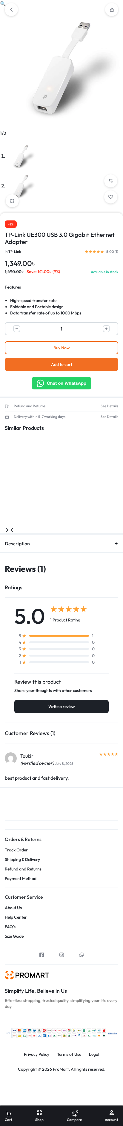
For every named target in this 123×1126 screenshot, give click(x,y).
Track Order (16, 850)
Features (13, 287)
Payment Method (20, 878)
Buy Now (61, 347)
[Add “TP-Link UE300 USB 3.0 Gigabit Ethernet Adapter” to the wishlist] (110, 196)
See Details (109, 406)
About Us (13, 907)
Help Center (16, 917)
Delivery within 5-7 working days (39, 417)
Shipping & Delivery (22, 859)
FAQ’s (10, 926)
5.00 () (112, 251)
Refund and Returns (29, 406)
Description (17, 543)
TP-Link (14, 251)
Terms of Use (69, 1054)
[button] (111, 9)
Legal (94, 1054)
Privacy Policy (36, 1054)
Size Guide (14, 936)
